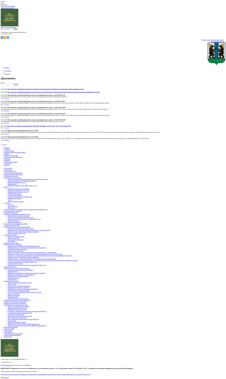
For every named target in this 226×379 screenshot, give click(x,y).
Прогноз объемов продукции (16, 233)
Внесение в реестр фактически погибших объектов (23, 232)
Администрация (9, 151)
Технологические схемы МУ (12, 211)
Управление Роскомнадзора (16, 314)
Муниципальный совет (11, 155)
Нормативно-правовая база (16, 236)
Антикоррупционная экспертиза (17, 249)
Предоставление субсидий (16, 201)
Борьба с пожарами (13, 294)
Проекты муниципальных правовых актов (17, 214)
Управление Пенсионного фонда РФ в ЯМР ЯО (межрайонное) (27, 325)
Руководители (8, 169)
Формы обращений (13, 220)
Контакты (7, 160)
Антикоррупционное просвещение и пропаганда (22, 262)
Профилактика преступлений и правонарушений (23, 289)
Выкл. (14, 6)
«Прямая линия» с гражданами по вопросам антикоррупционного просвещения (32, 259)
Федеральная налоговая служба (17, 317)
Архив (10, 200)
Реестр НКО (11, 241)
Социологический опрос (15, 263)
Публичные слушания (11, 176)
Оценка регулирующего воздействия (15, 302)
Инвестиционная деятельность (13, 174)
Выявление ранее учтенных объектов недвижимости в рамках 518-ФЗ (29, 230)
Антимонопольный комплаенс (13, 333)
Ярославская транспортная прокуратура (20, 316)
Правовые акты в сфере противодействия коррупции (24, 246)
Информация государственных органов (16, 305)
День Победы (8, 330)
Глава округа (8, 168)
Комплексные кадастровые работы (18, 276)
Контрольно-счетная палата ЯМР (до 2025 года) (22, 185)
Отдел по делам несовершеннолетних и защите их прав (24, 292)
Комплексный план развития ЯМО (14, 152)
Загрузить (6, 98)
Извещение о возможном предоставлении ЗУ (21, 274)
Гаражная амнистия (14, 278)
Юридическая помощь (11, 327)
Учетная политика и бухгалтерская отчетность (22, 181)
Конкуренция (8, 332)
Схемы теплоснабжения (15, 195)
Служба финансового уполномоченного (20, 313)
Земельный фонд (13, 271)
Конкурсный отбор (13, 238)
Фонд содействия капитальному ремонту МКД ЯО (23, 319)
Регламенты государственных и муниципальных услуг (24, 219)
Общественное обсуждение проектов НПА (17, 300)
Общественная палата (10, 162)
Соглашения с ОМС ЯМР (12, 225)
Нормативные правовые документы (18, 216)
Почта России (12, 321)
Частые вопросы (13, 206)
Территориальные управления (13, 157)
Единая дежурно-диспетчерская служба (20, 282)
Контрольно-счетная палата (12, 177)
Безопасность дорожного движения (18, 287)
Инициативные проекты (11, 243)
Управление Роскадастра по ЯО (17, 310)
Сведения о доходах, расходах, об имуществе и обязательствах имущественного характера (35, 254)
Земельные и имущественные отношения (16, 268)
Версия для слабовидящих (9, 27)
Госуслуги (7, 203)
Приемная (7, 159)
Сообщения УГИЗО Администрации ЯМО (21, 228)
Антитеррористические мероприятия (19, 286)
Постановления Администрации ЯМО (16, 224)
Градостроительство (10, 267)
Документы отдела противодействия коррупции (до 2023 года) (27, 265)
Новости (6, 165)
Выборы (6, 154)
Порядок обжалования (14, 222)
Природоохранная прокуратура (17, 308)
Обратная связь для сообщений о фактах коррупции (23, 257)
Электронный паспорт (14, 193)
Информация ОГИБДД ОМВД (17, 322)
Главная (6, 67)
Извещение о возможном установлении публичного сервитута (27, 273)
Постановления (12, 279)
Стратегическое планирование (13, 173)
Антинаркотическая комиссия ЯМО (18, 290)
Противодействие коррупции (17, 182)
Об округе (7, 149)
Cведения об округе (10, 171)
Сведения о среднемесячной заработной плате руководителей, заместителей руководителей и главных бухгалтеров (42, 260)
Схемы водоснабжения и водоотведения (20, 197)
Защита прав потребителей (12, 335)
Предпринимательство (11, 212)
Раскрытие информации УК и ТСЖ (18, 190)
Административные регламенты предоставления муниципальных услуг (26, 209)
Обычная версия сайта (7, 8)
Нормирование (12, 184)
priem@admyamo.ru (6, 365)
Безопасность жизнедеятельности (18, 298)
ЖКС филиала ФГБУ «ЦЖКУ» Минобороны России (23, 324)
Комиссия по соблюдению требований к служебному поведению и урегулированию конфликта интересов (40, 255)
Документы (7, 71)
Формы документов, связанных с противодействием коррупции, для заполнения (32, 252)
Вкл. (10, 6)
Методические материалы (15, 251)
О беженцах (7, 163)
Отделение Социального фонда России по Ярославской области (27, 311)
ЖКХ (6, 187)
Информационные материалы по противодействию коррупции (27, 247)
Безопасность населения (11, 281)
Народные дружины (14, 295)
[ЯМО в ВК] (2, 38)
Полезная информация (14, 198)
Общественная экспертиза (16, 239)
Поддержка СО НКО (10, 235)
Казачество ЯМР (13, 297)
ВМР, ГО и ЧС (12, 284)
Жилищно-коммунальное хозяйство (18, 189)
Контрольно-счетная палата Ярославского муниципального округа (28, 179)
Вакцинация (8, 337)
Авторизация (5, 377)
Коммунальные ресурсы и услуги (18, 192)
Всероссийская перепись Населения (15, 303)
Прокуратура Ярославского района (18, 306)
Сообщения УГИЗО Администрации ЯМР (17, 227)
